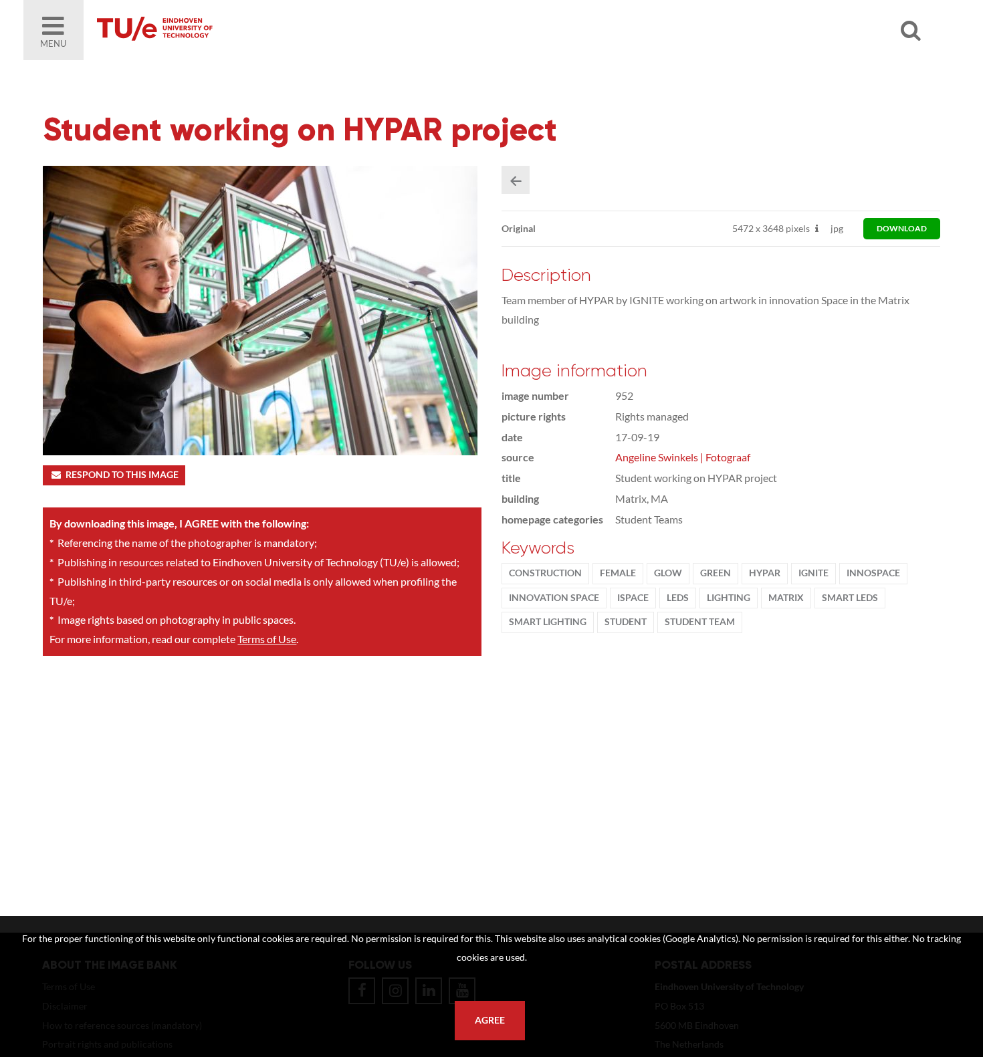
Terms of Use (266, 638)
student (626, 621)
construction (545, 573)
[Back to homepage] (251, 30)
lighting (728, 597)
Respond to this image (122, 474)
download (902, 228)
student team (700, 621)
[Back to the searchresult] (516, 180)
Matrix (786, 597)
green (715, 573)
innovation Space (554, 597)
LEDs (678, 597)
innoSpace (873, 573)
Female (618, 573)
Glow (668, 573)
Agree (490, 1020)
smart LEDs (850, 597)
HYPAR (764, 573)
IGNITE (813, 573)
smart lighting (547, 621)
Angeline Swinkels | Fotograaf (682, 457)
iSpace (633, 597)
